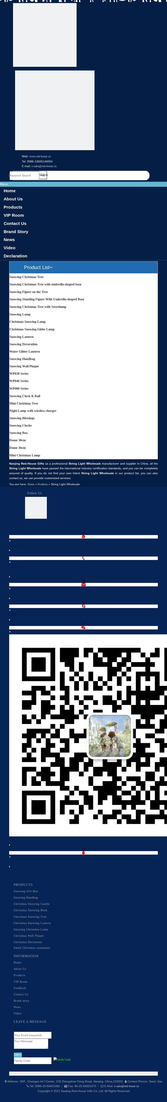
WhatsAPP (16, 545)
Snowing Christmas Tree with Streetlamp (37, 306)
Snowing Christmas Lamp (31, 929)
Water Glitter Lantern (24, 351)
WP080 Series (19, 388)
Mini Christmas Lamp (24, 455)
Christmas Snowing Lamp (27, 321)
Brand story (21, 1000)
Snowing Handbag (22, 359)
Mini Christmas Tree (23, 403)
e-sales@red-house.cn (44, 166)
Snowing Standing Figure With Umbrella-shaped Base (46, 299)
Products (13, 207)
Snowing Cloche (20, 425)
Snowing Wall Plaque (24, 366)
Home (10, 190)
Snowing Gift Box (26, 891)
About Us (13, 199)
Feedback (20, 988)
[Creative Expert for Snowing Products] (54, 111)
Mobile (13, 567)
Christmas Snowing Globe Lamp (32, 329)
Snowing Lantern (21, 337)
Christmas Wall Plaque (29, 935)
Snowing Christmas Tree (26, 277)
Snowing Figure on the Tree (28, 292)
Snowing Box (18, 433)
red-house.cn (43, 156)
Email (13, 593)
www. (32, 156)
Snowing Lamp (20, 314)
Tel (11, 572)
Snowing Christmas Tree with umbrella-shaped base (45, 284)
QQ (11, 861)
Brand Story (16, 231)
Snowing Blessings (22, 418)
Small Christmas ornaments (32, 947)
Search (43, 175)
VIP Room (14, 215)
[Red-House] (45, 35)
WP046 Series (19, 381)
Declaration (15, 256)
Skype (13, 615)
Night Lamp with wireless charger (32, 410)
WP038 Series (19, 373)
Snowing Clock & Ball (24, 396)
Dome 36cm (17, 447)
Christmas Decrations (28, 942)
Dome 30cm (17, 440)
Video (9, 247)
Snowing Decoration (23, 344)
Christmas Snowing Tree (30, 916)
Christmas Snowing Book (30, 910)
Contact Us (15, 223)
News (9, 239)
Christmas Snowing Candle (32, 903)
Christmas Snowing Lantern (32, 923)
